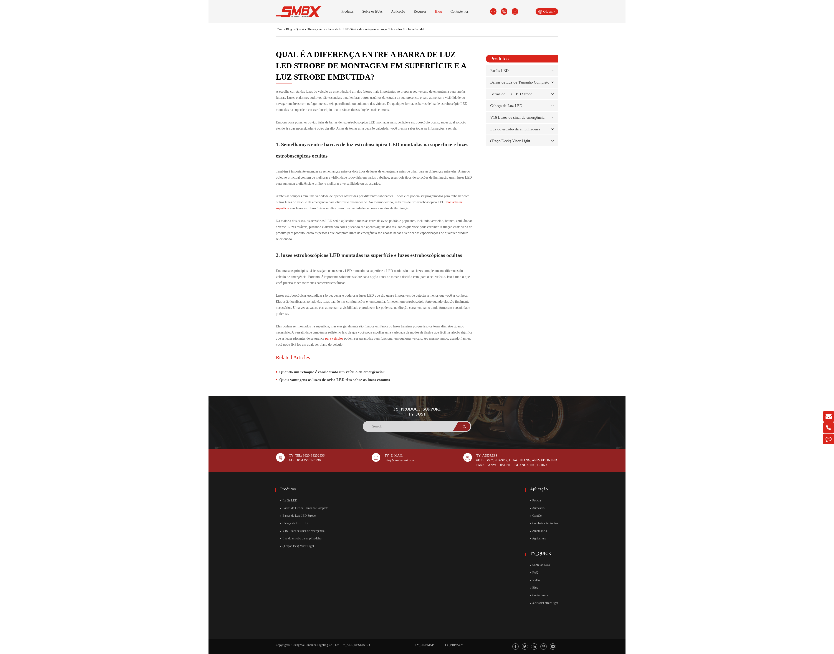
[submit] (464, 426)
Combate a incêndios (544, 523)
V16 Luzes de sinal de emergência (517, 117)
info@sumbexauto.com (400, 460)
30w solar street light (544, 603)
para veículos (334, 338)
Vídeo (535, 580)
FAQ (534, 572)
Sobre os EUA (372, 11)
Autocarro (537, 508)
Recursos (420, 11)
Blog (438, 11)
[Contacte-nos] (828, 439)
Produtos (347, 11)
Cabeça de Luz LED (506, 106)
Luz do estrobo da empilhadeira (515, 129)
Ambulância (539, 530)
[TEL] (828, 427)
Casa (279, 29)
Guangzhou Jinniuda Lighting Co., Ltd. (315, 645)
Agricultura (538, 538)
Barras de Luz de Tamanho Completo (519, 82)
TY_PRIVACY (454, 645)
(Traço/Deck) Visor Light (510, 141)
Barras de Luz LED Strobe (511, 94)
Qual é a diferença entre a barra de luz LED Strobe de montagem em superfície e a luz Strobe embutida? (360, 29)
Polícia (536, 500)
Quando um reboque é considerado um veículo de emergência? (332, 372)
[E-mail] (828, 416)
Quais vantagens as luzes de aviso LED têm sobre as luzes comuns (334, 380)
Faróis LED (499, 70)
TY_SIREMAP (424, 645)
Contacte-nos (459, 11)
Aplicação (398, 11)
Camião (536, 515)
